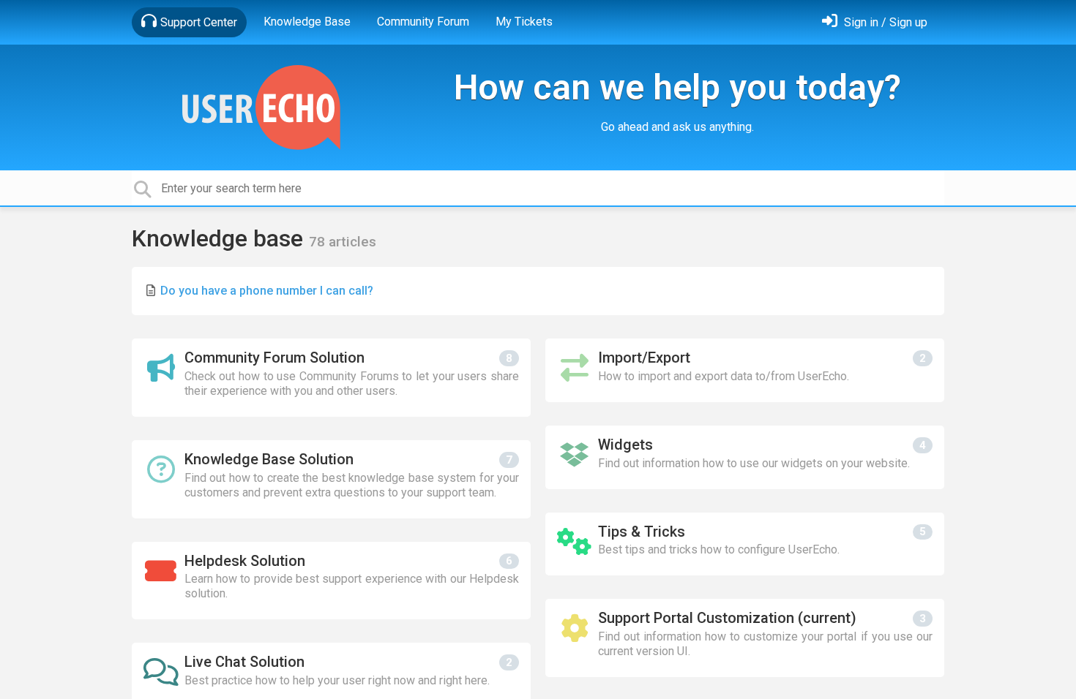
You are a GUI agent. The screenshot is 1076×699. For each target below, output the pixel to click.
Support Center (198, 22)
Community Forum (423, 22)
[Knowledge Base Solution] (331, 479)
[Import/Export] (744, 370)
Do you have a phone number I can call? (266, 291)
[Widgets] (744, 457)
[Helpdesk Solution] (331, 581)
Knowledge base (220, 238)
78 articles (342, 241)
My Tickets (524, 22)
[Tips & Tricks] (744, 544)
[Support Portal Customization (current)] (744, 638)
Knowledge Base (307, 22)
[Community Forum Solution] (331, 378)
